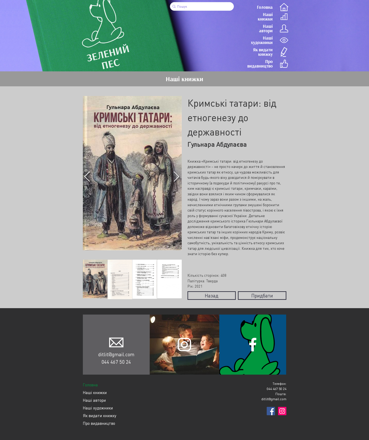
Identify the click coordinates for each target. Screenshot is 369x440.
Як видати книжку (99, 415)
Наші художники (98, 407)
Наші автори (94, 400)
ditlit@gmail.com (116, 354)
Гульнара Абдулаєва (217, 144)
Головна (90, 384)
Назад (211, 296)
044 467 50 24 (116, 362)
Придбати (262, 296)
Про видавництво (99, 423)
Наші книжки (95, 392)
